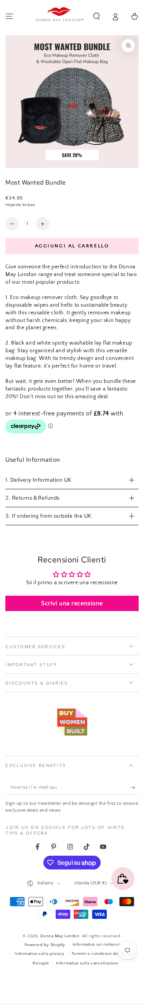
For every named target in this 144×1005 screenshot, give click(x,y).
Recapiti (41, 963)
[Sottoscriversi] (134, 787)
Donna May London (59, 935)
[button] (96, 16)
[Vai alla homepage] (60, 16)
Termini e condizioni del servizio (103, 953)
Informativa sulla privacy (39, 953)
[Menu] (9, 16)
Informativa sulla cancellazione (87, 963)
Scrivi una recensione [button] (72, 603)
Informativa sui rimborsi (96, 944)
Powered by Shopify (45, 944)
